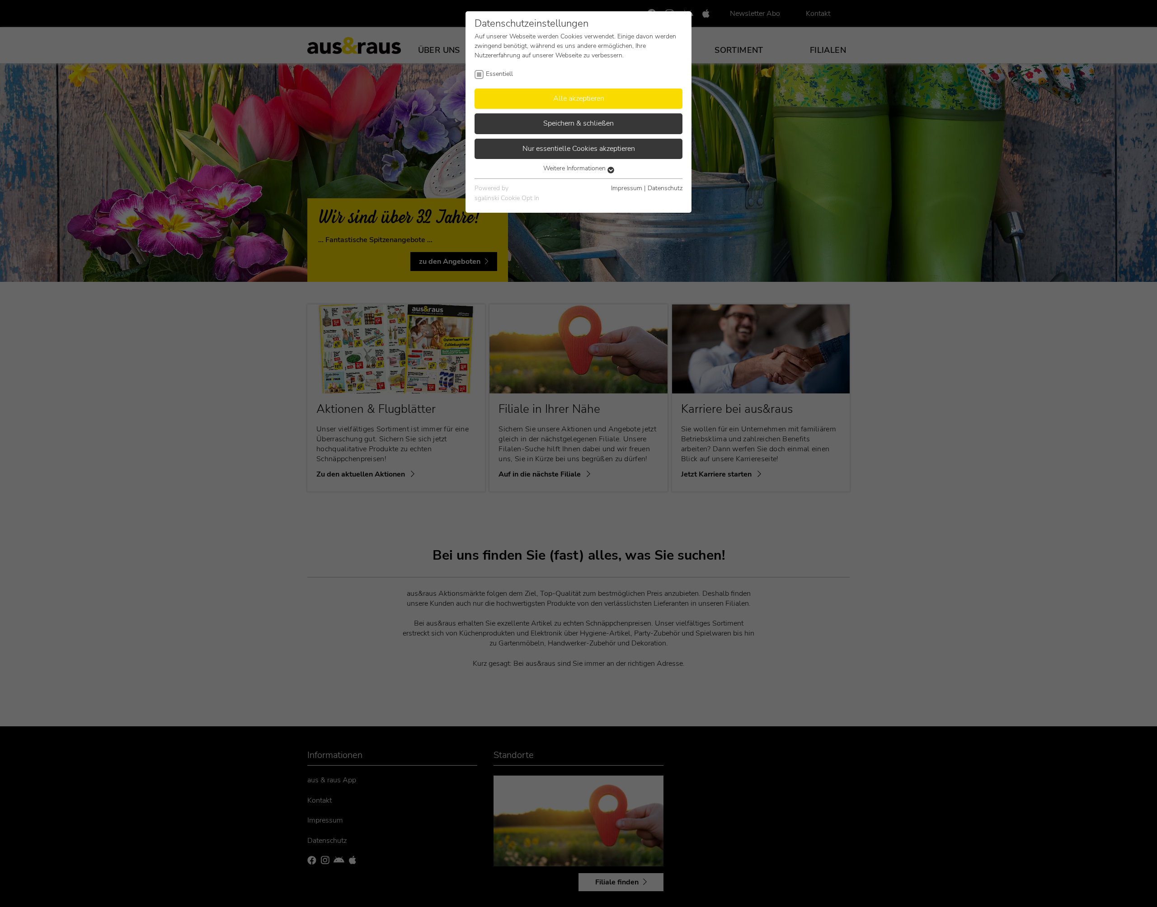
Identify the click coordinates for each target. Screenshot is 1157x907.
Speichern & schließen (578, 123)
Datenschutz (665, 188)
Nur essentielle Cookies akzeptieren (578, 149)
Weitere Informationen (575, 168)
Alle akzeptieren (578, 98)
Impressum (626, 188)
